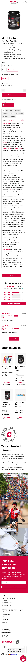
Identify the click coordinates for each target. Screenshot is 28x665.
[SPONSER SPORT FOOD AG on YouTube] (7, 636)
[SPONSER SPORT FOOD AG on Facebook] (2, 636)
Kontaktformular (5, 614)
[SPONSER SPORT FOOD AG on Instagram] (4, 636)
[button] (7, 292)
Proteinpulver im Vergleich (16, 120)
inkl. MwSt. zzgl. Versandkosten (8, 99)
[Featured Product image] (7, 359)
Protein (4, 142)
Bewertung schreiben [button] (14, 303)
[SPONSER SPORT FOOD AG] (14, 2)
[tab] (3, 110)
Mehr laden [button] (14, 339)
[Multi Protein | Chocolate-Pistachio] (13, 19)
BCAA (10, 190)
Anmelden (14, 587)
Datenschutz (4, 626)
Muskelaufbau (6, 148)
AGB (2, 624)
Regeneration (18, 148)
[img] (5, 313)
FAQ (2, 616)
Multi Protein (6, 123)
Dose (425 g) (5, 78)
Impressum (4, 622)
